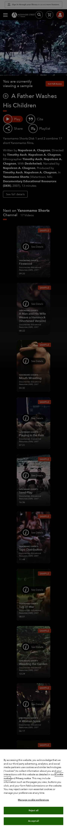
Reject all (33, 810)
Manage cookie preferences (33, 800)
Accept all (33, 821)
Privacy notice (23, 778)
